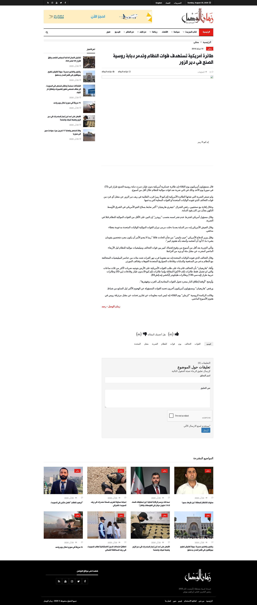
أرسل (205, 430)
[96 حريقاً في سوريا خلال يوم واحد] (89, 112)
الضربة (155, 343)
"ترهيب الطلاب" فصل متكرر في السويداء (67, 502)
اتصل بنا (168, 601)
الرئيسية (206, 32)
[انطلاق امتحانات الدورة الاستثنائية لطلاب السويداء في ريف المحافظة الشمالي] (106, 537)
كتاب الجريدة (191, 32)
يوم (179, 343)
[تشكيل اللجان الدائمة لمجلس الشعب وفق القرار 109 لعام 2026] (89, 67)
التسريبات (177, 3)
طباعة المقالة (107, 71)
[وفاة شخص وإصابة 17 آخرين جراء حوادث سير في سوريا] (89, 140)
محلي (196, 42)
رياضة (154, 32)
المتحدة (137, 343)
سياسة (177, 32)
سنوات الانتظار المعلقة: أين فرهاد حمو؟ (197, 502)
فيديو (117, 32)
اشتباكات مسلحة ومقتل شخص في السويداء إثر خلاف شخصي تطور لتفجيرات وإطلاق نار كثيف (63, 89)
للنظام (164, 343)
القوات (197, 343)
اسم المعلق (205, 375)
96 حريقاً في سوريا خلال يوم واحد (67, 103)
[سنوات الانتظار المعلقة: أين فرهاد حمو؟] (193, 493)
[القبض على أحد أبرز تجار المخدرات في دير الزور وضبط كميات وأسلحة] (89, 126)
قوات (172, 343)
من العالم (130, 32)
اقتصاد (168, 3)
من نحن (201, 601)
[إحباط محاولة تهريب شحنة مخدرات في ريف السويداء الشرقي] (106, 493)
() (171, 333)
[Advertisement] (157, 176)
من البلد (143, 32)
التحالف (188, 343)
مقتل (146, 343)
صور (108, 32)
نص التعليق (205, 387)
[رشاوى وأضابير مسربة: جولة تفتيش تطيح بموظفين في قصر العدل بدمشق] (89, 81)
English (159, 3)
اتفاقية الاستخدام (190, 601)
